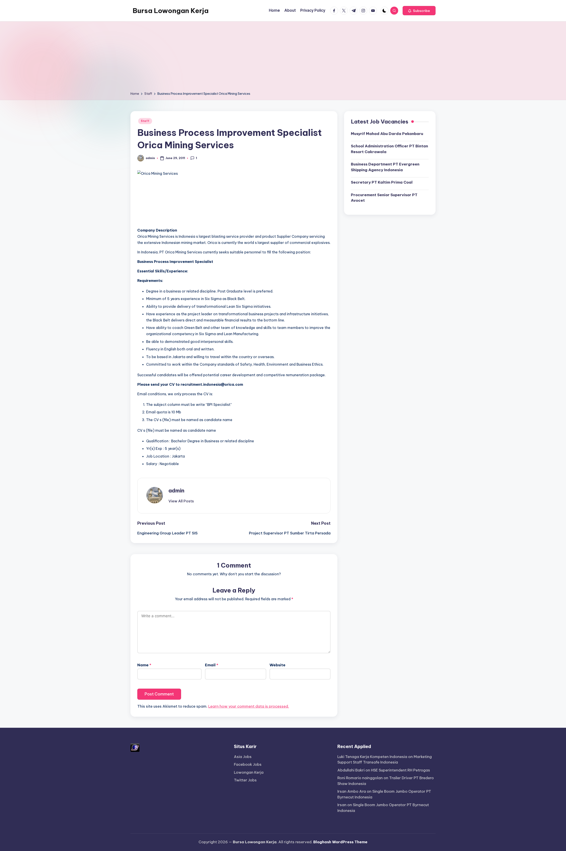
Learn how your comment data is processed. (248, 706)
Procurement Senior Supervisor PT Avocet (384, 197)
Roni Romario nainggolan (360, 777)
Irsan (341, 804)
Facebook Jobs (248, 764)
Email (211, 665)
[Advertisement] (283, 58)
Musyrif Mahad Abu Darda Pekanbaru (387, 133)
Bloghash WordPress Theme (340, 842)
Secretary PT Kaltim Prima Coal (382, 182)
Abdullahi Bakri (351, 770)
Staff (145, 121)
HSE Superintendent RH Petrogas (400, 770)
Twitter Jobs (245, 780)
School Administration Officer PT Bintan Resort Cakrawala (389, 149)
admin (176, 490)
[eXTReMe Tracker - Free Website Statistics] (135, 747)
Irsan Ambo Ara (351, 791)
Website (277, 665)
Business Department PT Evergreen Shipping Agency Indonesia (385, 167)
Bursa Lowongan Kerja (170, 10)
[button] (419, 10)
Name (144, 665)
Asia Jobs (243, 756)
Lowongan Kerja (249, 772)
